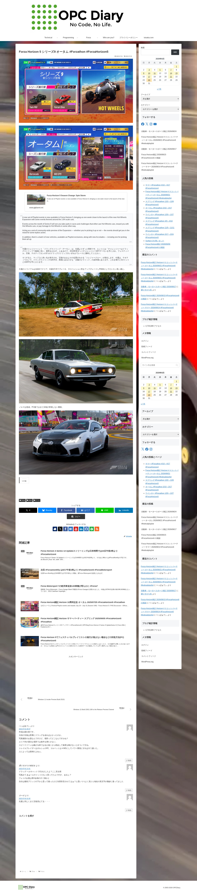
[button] (76, 516)
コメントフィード (148, 352)
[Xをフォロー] (60, 529)
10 (149, 73)
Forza (23, 500)
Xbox (30, 500)
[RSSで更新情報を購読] (97, 529)
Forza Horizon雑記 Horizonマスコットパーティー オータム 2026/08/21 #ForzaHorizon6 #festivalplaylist (159, 140)
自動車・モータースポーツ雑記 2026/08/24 (158, 131)
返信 (129, 760)
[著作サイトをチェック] (55, 529)
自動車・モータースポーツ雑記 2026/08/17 (158, 149)
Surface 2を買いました (154, 241)
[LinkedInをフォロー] (81, 529)
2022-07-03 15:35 (24, 798)
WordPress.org (147, 358)
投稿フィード (146, 346)
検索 (143, 48)
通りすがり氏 (146, 290)
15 (176, 73)
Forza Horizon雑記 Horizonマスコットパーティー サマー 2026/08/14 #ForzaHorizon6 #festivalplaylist (159, 166)
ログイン (145, 341)
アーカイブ (145, 95)
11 (155, 73)
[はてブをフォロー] (70, 529)
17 (149, 77)
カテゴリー (145, 105)
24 (149, 80)
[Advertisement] (76, 674)
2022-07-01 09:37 (24, 729)
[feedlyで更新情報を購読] (91, 529)
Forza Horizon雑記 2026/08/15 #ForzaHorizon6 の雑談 (153, 156)
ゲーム (38, 500)
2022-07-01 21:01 (24, 769)
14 (171, 73)
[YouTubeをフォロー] (76, 529)
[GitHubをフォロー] (86, 529)
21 (171, 77)
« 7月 (159, 89)
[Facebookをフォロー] (65, 529)
